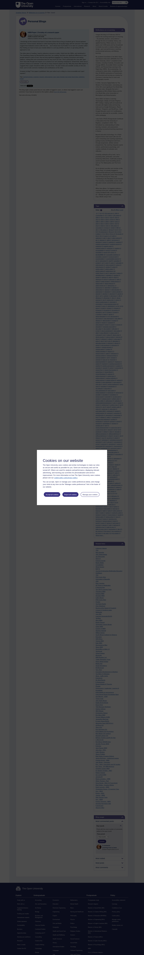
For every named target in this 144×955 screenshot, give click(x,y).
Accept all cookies (52, 494)
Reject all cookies (70, 494)
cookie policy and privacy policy (65, 478)
